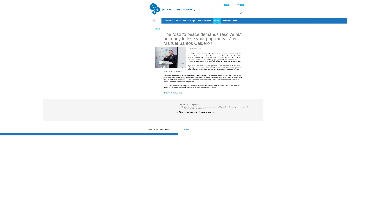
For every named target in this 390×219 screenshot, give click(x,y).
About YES (168, 21)
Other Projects (204, 21)
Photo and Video (230, 21)
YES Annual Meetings (185, 21)
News (216, 21)
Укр (238, 4)
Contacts (226, 4)
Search (214, 10)
